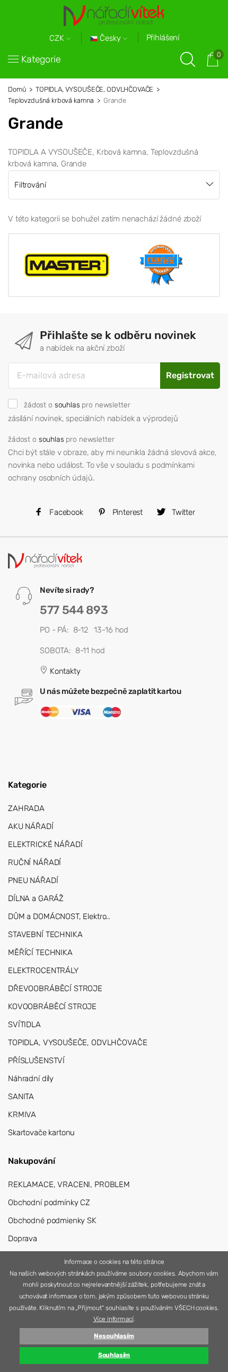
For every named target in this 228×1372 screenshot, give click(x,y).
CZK (57, 38)
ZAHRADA (26, 808)
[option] (67, 265)
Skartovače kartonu (41, 1132)
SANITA (21, 1096)
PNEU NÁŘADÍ (33, 880)
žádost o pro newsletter (77, 404)
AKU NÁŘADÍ (31, 826)
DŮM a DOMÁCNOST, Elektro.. (59, 916)
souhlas (67, 404)
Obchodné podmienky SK (52, 1220)
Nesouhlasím (114, 1336)
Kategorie (41, 59)
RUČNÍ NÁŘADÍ (34, 862)
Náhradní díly (31, 1078)
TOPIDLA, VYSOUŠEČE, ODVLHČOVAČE (94, 89)
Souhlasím (114, 1355)
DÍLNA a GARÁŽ (36, 898)
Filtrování (30, 185)
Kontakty (64, 671)
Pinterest (126, 512)
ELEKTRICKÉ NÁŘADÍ (45, 844)
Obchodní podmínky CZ (49, 1202)
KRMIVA (22, 1114)
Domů (17, 89)
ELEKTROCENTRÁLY (43, 970)
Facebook (65, 512)
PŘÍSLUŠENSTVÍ (36, 1060)
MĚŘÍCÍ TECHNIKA (40, 952)
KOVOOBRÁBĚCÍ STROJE (52, 1006)
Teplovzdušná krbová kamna (51, 100)
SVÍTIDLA (24, 1024)
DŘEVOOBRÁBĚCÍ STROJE (55, 988)
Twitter (182, 512)
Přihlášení (163, 37)
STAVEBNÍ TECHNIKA (45, 934)
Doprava (22, 1238)
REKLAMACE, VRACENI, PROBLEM (69, 1184)
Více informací (113, 1319)
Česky (110, 38)
